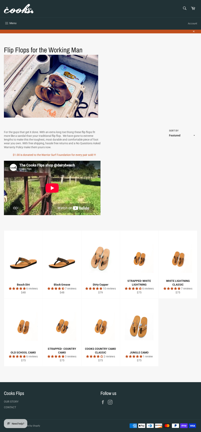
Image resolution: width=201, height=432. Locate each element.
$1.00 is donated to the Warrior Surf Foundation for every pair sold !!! (54, 154)
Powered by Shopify (30, 426)
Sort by (173, 130)
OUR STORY (11, 401)
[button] (17, 288)
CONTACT (10, 407)
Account (192, 23)
